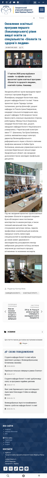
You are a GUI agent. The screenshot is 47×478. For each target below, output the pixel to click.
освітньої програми (31, 293)
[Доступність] (23, 475)
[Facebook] (2, 2)
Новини (41, 18)
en (43, 2)
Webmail (8, 429)
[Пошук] (8, 475)
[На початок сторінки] (39, 475)
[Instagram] (6, 2)
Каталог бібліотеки (11, 431)
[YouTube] (14, 2)
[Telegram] (18, 2)
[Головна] (34, 18)
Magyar (7, 442)
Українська (8, 440)
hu (39, 2)
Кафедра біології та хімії (14, 293)
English (7, 444)
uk (35, 2)
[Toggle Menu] (42, 10)
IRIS (6, 434)
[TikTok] (10, 2)
